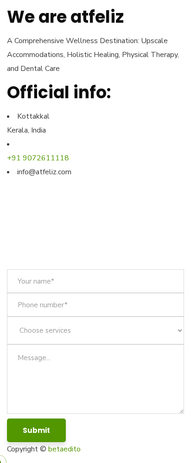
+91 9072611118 (38, 158)
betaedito (64, 449)
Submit (36, 430)
